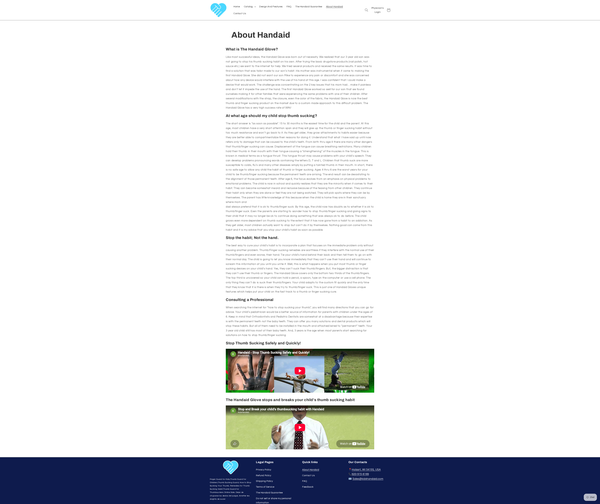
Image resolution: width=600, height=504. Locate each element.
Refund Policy (263, 475)
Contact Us (308, 475)
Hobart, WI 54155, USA (366, 469)
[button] (249, 6)
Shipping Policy (264, 481)
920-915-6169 (360, 474)
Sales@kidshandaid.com (367, 478)
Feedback (308, 487)
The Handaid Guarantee (269, 493)
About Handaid (310, 470)
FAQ (304, 481)
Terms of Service (265, 487)
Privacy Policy (263, 470)
